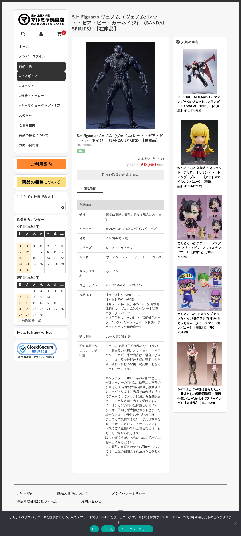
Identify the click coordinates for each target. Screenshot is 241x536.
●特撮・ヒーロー (31, 95)
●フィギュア (28, 76)
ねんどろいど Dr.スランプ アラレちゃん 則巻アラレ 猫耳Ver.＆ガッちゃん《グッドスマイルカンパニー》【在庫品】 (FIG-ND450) (199, 323)
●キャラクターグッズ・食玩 (40, 105)
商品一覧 (25, 66)
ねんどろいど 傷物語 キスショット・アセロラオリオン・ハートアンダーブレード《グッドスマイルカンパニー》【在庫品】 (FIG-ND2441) (199, 177)
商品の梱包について (34, 135)
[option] (120, 85)
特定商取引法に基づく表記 (36, 501)
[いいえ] (235, 523)
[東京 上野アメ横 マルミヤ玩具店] (41, 22)
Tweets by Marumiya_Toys (34, 332)
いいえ (108, 529)
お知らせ (25, 115)
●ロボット (26, 86)
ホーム (24, 46)
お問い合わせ (29, 145)
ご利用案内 (27, 125)
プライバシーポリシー (128, 494)
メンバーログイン (32, 56)
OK (94, 529)
